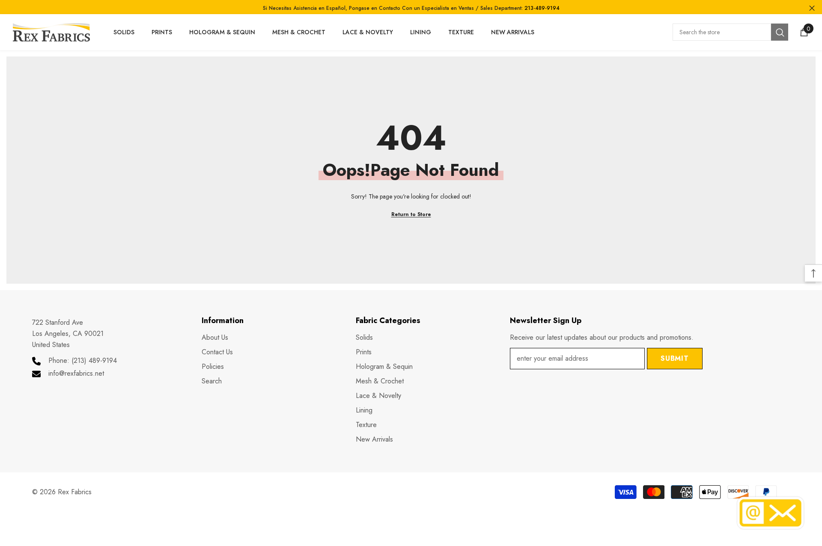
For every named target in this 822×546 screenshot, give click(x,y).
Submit (675, 358)
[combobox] (722, 32)
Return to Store (411, 214)
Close (812, 8)
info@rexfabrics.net (76, 373)
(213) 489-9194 (94, 360)
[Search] (730, 32)
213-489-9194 (542, 8)
